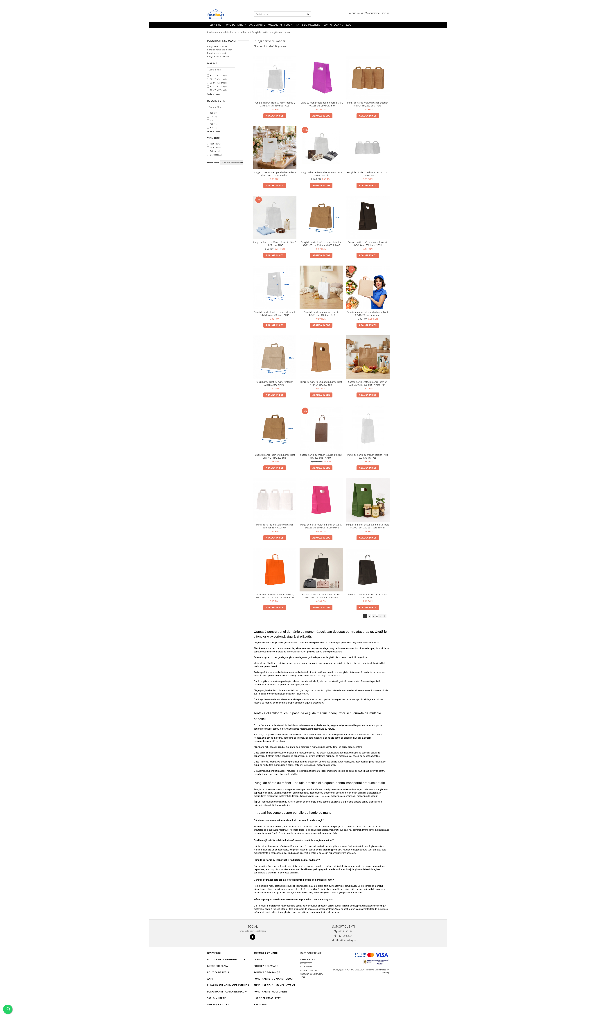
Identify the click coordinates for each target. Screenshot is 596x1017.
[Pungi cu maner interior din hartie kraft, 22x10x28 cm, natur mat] (368, 287)
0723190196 (345, 931)
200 (211, 116)
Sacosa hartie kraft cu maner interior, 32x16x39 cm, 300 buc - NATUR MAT (367, 383)
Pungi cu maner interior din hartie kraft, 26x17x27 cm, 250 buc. (275, 456)
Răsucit (213, 143)
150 (211, 112)
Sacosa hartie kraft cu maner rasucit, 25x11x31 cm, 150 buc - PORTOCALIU (274, 596)
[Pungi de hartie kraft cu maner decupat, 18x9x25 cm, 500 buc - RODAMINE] (321, 500)
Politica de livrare (266, 965)
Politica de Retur (218, 972)
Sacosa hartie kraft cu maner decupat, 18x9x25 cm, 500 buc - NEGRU (368, 244)
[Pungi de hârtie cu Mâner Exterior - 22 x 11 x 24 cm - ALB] (368, 147)
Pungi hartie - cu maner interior (275, 985)
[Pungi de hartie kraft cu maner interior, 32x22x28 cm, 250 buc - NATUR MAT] (321, 217)
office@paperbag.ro (345, 940)
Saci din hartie (216, 998)
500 (211, 127)
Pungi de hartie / (261, 32)
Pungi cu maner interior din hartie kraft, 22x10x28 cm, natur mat (368, 313)
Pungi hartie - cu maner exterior (228, 985)
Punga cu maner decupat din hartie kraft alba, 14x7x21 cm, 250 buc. (274, 174)
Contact (259, 959)
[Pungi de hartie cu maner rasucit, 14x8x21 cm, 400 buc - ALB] (321, 287)
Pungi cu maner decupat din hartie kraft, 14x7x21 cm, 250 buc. (321, 383)
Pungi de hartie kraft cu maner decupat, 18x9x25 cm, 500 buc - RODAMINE (321, 526)
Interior (213, 147)
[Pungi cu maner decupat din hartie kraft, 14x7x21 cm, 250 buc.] (321, 357)
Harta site (260, 1004)
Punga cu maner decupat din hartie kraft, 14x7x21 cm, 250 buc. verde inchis (367, 526)
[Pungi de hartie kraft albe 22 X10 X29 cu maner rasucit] (321, 147)
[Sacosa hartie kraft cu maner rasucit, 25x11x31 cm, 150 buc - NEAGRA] (321, 569)
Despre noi (214, 953)
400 (211, 123)
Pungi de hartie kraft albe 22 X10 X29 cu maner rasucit (321, 174)
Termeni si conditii (266, 953)
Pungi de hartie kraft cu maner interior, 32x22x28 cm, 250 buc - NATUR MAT (321, 244)
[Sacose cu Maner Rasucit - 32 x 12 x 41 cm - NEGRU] (368, 569)
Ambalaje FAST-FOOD (219, 1004)
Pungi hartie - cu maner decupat (228, 991)
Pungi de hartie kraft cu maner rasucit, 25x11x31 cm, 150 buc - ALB (275, 104)
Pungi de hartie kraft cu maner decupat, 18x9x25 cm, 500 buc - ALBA (275, 313)
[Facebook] (252, 937)
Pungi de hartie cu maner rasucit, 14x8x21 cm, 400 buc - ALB (321, 313)
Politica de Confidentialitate (226, 959)
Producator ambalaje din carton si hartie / (229, 32)
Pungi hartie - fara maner (270, 991)
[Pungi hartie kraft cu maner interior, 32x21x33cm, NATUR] (274, 357)
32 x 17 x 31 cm (217, 79)
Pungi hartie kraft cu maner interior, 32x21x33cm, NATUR (274, 383)
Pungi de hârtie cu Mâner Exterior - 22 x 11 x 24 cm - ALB (367, 174)
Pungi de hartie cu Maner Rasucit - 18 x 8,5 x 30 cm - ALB (367, 456)
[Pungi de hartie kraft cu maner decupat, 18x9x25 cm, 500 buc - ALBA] (274, 287)
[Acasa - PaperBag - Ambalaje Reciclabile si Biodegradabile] (222, 14)
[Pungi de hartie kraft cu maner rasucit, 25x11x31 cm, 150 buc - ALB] (274, 78)
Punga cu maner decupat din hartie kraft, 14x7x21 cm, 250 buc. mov (321, 104)
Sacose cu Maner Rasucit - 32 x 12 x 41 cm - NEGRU (368, 596)
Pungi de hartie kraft (216, 53)
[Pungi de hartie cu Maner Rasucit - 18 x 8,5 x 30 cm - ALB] (368, 428)
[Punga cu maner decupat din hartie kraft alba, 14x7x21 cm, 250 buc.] (274, 147)
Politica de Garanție (267, 972)
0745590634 (345, 935)
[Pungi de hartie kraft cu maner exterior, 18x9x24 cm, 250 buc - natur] (368, 78)
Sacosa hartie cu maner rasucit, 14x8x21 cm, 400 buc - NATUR (321, 456)
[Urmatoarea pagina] (384, 616)
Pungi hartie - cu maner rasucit (274, 978)
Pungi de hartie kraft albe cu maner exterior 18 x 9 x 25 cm (274, 526)
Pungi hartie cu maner (217, 46)
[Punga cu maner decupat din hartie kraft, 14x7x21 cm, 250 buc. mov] (321, 78)
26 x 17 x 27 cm (217, 90)
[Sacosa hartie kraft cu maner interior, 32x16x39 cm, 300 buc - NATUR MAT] (368, 357)
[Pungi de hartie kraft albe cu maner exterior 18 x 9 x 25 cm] (274, 500)
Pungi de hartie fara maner (219, 49)
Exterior (213, 151)
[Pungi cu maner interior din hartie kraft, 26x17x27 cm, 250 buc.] (274, 428)
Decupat (214, 154)
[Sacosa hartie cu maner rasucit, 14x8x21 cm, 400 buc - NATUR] (321, 428)
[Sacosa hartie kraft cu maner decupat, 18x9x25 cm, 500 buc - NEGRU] (368, 217)
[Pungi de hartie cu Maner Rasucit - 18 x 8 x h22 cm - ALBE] (274, 217)
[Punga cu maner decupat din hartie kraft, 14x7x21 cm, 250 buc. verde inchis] (368, 500)
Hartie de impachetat (267, 998)
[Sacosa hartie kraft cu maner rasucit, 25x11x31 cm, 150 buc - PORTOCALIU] (274, 569)
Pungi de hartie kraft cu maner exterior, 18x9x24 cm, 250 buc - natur (367, 104)
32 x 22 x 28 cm (217, 86)
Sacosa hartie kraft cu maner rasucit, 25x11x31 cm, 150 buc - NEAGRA (321, 596)
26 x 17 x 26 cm (217, 82)
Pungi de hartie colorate (218, 56)
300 (211, 120)
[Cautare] (308, 14)
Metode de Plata (217, 965)
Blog (348, 24)
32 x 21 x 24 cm (217, 75)
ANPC (210, 978)
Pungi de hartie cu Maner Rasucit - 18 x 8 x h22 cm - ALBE (274, 244)
